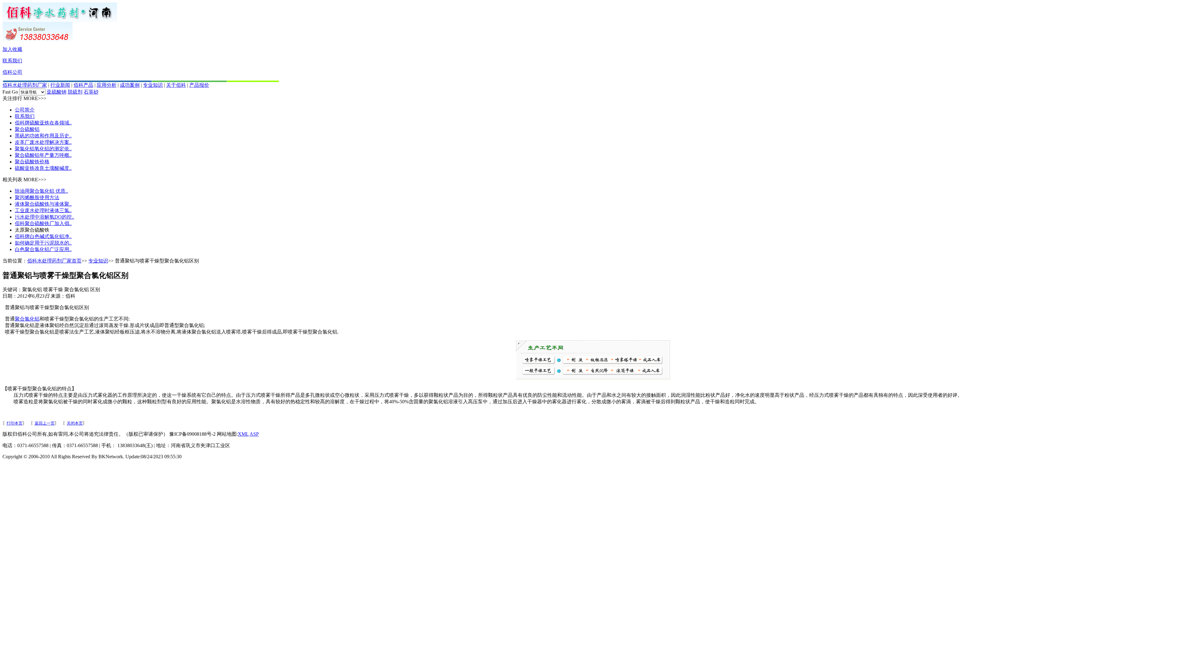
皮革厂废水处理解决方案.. (43, 142)
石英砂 (91, 91)
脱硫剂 (75, 91)
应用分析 (106, 85)
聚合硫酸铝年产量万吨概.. (43, 155)
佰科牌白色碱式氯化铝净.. (43, 236)
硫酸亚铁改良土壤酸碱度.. (43, 168)
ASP (254, 434)
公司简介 (25, 109)
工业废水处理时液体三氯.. (43, 210)
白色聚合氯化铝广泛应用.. (43, 249)
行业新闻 (60, 85)
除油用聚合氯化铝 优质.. (41, 191)
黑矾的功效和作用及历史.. (43, 135)
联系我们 (12, 60)
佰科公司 (12, 72)
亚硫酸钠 (56, 91)
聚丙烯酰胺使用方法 (37, 197)
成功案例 (130, 85)
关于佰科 (176, 85)
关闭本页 (75, 423)
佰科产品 (83, 85)
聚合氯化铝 (27, 318)
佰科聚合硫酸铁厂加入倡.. (43, 223)
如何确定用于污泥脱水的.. (43, 242)
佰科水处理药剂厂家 (24, 85)
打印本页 (14, 423)
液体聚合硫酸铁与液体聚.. (43, 204)
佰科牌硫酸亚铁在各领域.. (43, 122)
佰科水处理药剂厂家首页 (54, 260)
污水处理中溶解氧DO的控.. (44, 217)
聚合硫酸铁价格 (32, 161)
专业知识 (153, 85)
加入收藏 (12, 49)
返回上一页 (45, 423)
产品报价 (199, 85)
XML (243, 434)
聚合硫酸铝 (27, 129)
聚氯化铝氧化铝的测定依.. (43, 148)
